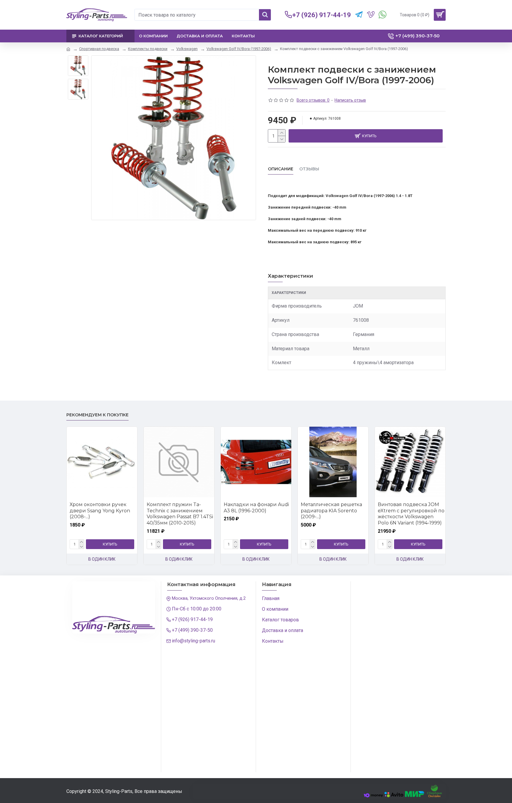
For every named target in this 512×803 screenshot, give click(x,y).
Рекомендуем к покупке (97, 415)
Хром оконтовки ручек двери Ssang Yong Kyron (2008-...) (100, 511)
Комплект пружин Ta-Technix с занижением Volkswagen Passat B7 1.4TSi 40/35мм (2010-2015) (180, 514)
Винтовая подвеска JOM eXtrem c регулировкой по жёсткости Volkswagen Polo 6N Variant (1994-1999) (411, 514)
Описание (280, 169)
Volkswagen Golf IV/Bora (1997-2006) (239, 49)
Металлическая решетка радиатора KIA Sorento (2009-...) (331, 511)
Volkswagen (187, 49)
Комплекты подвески (147, 49)
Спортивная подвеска (99, 49)
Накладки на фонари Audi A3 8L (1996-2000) (256, 508)
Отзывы (309, 169)
